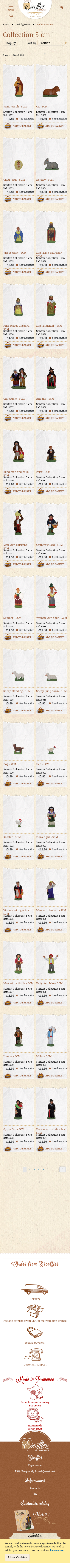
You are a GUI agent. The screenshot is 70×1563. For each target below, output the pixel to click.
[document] (35, 1551)
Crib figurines (23, 24)
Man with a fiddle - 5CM (18, 983)
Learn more (56, 1550)
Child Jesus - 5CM (14, 179)
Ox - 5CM (41, 106)
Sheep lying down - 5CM (51, 691)
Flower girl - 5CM (47, 837)
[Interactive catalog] (35, 1521)
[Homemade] (35, 1415)
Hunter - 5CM (11, 1056)
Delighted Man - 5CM (49, 983)
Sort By (31, 43)
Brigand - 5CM (45, 398)
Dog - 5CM (9, 764)
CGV (35, 1494)
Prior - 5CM (43, 472)
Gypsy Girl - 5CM (13, 1129)
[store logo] (35, 9)
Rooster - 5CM (12, 837)
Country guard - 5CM (49, 545)
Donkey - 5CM (45, 179)
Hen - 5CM (42, 764)
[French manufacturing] (35, 1392)
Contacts (35, 1488)
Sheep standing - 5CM (17, 691)
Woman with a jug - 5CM (51, 618)
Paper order (35, 1465)
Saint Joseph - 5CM (15, 106)
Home (6, 24)
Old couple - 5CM (14, 398)
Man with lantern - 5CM (51, 910)
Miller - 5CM (44, 1056)
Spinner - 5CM (12, 618)
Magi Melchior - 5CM (49, 325)
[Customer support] (35, 1354)
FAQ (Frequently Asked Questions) (35, 1471)
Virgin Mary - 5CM (14, 252)
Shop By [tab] (10, 43)
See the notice (26, 118)
